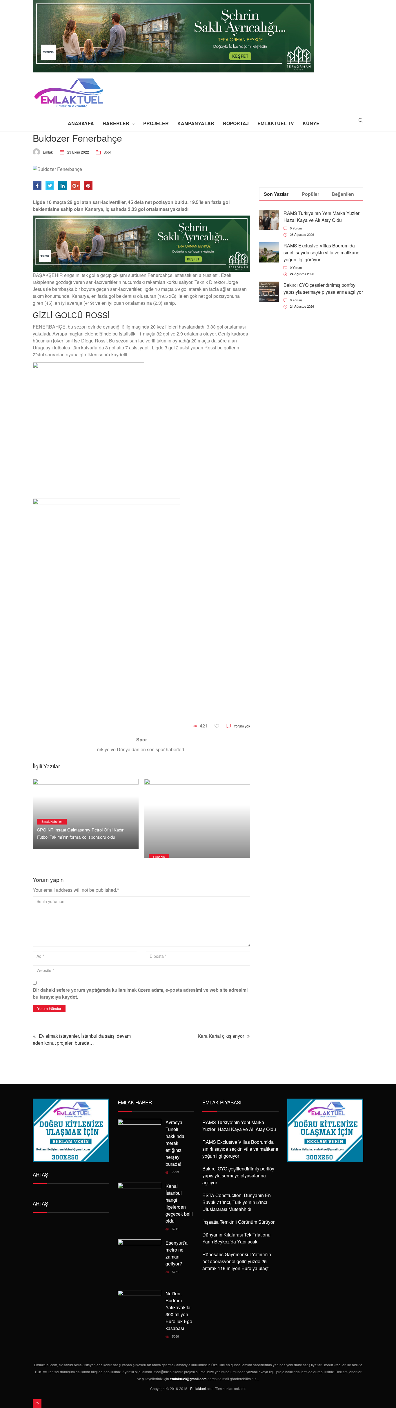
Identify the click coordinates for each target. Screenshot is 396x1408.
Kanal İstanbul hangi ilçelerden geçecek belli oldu (179, 1203)
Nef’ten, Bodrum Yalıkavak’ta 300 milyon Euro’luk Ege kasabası (179, 1311)
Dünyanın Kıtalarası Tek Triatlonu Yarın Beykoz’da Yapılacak (236, 1238)
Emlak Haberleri (51, 822)
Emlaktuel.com (201, 1388)
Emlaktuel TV (275, 123)
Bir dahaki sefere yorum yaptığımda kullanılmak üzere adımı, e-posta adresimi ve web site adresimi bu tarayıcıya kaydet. (140, 993)
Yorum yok (242, 725)
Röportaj (236, 123)
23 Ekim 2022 (78, 151)
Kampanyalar (195, 123)
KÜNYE (311, 123)
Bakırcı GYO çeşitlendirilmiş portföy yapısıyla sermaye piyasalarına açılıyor (323, 288)
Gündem (159, 857)
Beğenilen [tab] (343, 194)
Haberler (116, 123)
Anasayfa (81, 123)
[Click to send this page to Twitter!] (50, 185)
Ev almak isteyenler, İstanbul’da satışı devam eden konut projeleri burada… (82, 1039)
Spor (107, 151)
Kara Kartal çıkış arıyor (221, 1036)
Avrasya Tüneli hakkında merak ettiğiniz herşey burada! (175, 1143)
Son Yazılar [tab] (276, 194)
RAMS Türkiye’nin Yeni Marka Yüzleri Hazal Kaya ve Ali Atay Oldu (322, 216)
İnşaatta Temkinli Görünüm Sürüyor (238, 1222)
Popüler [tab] (310, 194)
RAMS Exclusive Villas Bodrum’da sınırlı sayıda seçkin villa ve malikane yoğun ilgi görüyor (321, 252)
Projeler (156, 123)
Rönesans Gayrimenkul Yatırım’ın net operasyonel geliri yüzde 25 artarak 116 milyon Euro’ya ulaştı (236, 1261)
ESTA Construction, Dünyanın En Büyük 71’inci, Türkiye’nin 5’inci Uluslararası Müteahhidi (236, 1202)
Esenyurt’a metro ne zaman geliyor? (177, 1253)
